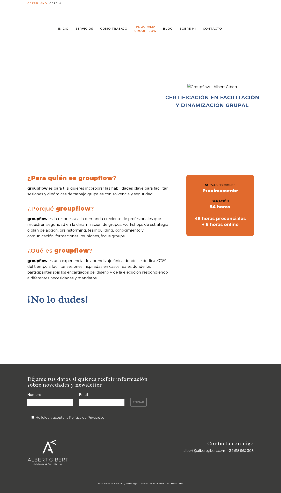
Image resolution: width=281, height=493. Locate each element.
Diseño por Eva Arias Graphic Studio (161, 483)
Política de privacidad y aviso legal (118, 483)
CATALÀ (55, 3)
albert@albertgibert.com (204, 451)
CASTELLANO (37, 3)
